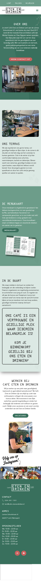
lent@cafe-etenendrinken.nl (14, 504)
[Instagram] (17, 553)
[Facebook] (23, 553)
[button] (37, 10)
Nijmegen (30, 3)
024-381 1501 (11, 500)
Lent (9, 3)
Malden (18, 3)
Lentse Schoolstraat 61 (10, 514)
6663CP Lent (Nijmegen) (11, 518)
